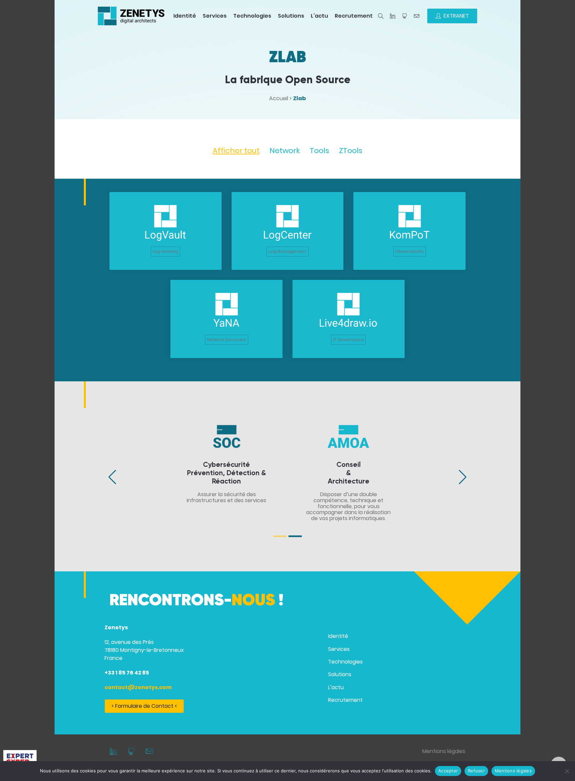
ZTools (350, 150)
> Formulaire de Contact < (144, 706)
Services (215, 16)
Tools (319, 150)
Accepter (448, 770)
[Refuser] (566, 771)
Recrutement (354, 16)
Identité (184, 16)
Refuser (476, 770)
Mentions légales (443, 751)
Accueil (278, 98)
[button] (131, 477)
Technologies (252, 16)
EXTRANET (456, 16)
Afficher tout (236, 150)
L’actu (319, 16)
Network (285, 150)
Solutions (291, 16)
